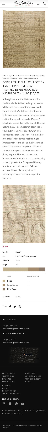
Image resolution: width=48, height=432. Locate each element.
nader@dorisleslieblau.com (18, 328)
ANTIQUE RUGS (8, 373)
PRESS (5, 388)
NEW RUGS (6, 379)
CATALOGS (6, 385)
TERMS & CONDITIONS (11, 394)
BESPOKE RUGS (8, 382)
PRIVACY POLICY (9, 391)
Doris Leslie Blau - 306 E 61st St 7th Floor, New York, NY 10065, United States (24, 412)
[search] (38, 3)
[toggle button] (3, 4)
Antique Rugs (7, 76)
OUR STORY (30, 373)
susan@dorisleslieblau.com (18, 342)
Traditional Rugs (27, 76)
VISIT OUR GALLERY (33, 379)
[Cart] (44, 3)
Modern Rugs (17, 76)
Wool (18, 260)
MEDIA (27, 382)
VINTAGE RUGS (8, 376)
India (17, 264)
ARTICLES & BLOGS (33, 376)
